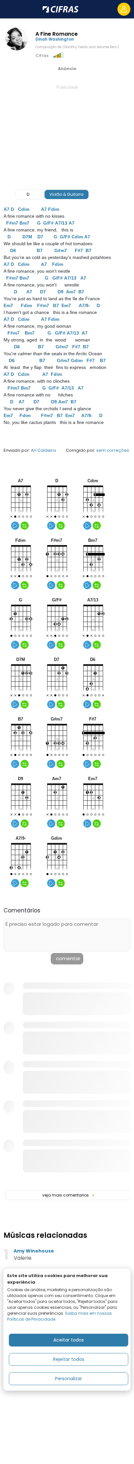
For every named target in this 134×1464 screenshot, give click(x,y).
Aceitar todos (68, 1340)
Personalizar (68, 1378)
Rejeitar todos (68, 1359)
